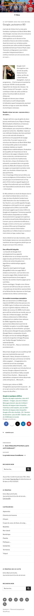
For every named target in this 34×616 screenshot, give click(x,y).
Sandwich (6, 609)
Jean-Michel (25, 22)
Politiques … (7, 542)
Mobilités (6, 527)
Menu (18, 15)
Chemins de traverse (10, 515)
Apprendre (6, 511)
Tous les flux (14, 479)
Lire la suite (7, 498)
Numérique (9, 432)
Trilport (5, 553)
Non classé (6, 530)
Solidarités (6, 546)
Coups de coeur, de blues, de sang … (15, 523)
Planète (5, 538)
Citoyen (5, 519)
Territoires (6, 550)
